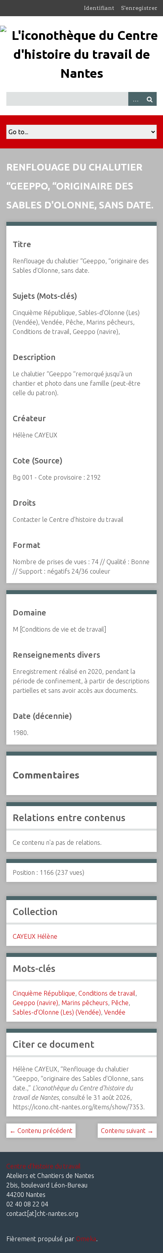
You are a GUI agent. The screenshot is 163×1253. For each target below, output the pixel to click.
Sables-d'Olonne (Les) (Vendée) (57, 1012)
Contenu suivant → (127, 1130)
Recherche (149, 99)
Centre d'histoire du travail (43, 1166)
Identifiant (99, 8)
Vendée (114, 1012)
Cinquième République (44, 993)
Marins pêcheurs (84, 1002)
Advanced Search (135, 99)
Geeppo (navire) (35, 1002)
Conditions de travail (106, 993)
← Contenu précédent (40, 1130)
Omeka (86, 1238)
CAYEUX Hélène (35, 936)
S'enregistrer (139, 8)
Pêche (120, 1002)
